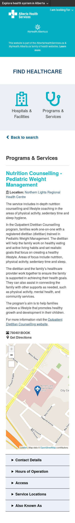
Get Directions (21, 337)
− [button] (11, 355)
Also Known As (28, 505)
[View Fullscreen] (11, 364)
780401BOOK (20, 332)
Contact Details (28, 459)
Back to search (24, 137)
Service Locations (30, 494)
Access (21, 482)
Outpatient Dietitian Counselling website (34, 321)
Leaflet (23, 447)
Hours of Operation (31, 471)
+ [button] (11, 348)
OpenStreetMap (48, 447)
